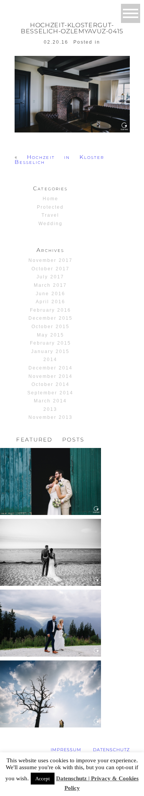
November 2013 (50, 417)
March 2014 (50, 401)
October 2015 (50, 326)
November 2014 (50, 376)
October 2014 (50, 384)
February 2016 (50, 310)
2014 (50, 359)
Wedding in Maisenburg (50, 676)
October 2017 (50, 268)
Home (50, 198)
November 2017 (50, 260)
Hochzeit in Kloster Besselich (59, 159)
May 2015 (50, 335)
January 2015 (50, 351)
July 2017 (50, 276)
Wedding (50, 223)
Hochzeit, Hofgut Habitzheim (50, 463)
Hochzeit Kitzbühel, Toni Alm (50, 605)
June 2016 (50, 293)
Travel (50, 215)
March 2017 (50, 285)
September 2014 (50, 393)
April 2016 (50, 301)
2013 (50, 409)
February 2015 (50, 343)
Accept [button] (42, 778)
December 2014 (50, 368)
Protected (50, 207)
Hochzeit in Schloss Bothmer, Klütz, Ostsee (50, 534)
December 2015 (50, 318)
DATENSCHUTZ (111, 749)
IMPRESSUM (66, 749)
